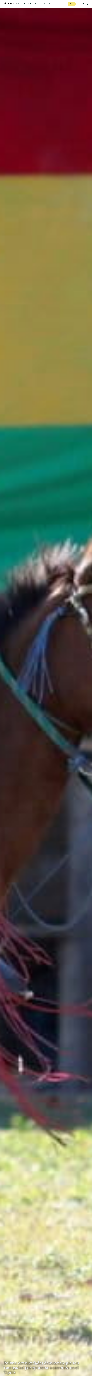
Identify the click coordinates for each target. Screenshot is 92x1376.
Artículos (56, 4)
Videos (30, 4)
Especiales (47, 4)
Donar (72, 4)
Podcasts (38, 4)
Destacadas (22, 4)
